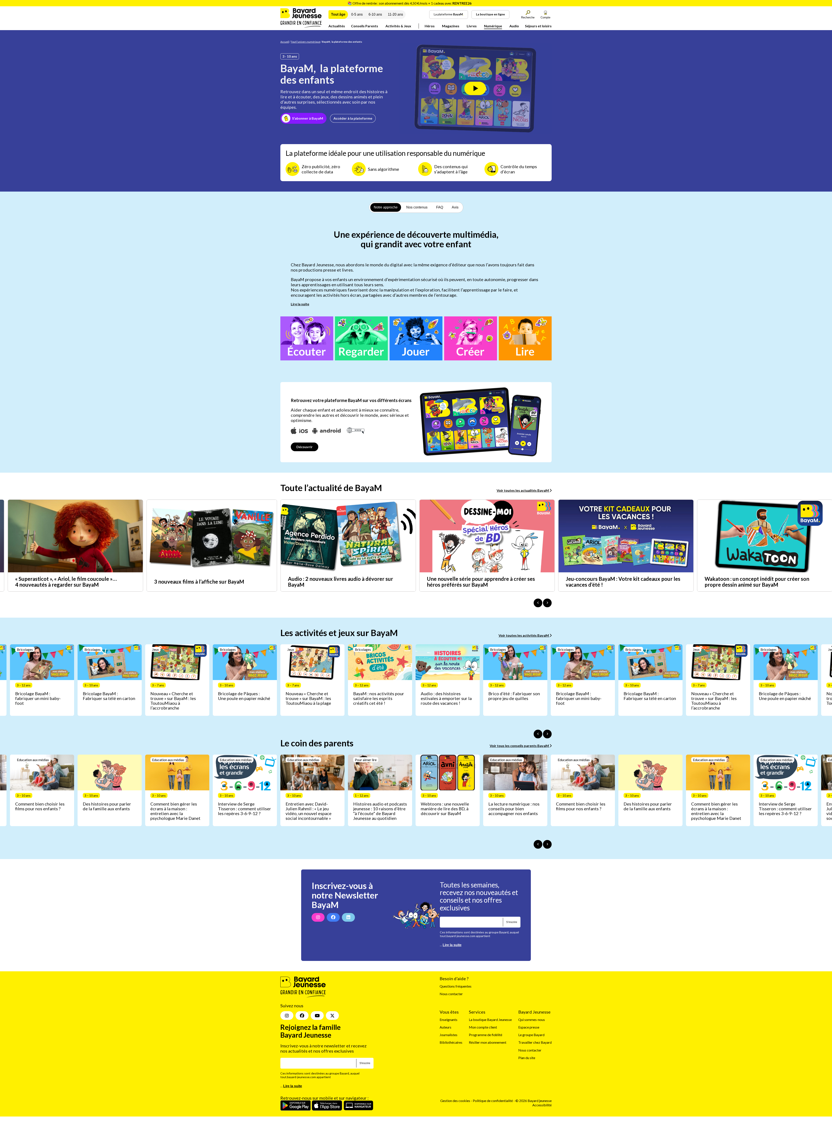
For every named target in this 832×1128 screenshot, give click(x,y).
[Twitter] (332, 1015)
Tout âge (338, 14)
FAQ (439, 207)
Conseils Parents (364, 26)
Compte (545, 17)
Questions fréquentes (455, 986)
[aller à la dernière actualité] (538, 603)
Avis (455, 207)
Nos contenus (416, 207)
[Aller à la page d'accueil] (301, 26)
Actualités (336, 26)
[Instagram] (318, 917)
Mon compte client (483, 1027)
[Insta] (286, 1015)
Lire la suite (300, 304)
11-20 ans (395, 14)
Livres (472, 26)
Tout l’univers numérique (305, 41)
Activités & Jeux (398, 26)
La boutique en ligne (490, 14)
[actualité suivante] (547, 603)
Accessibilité (542, 1105)
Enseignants (448, 1019)
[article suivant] (547, 734)
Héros (430, 26)
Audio (514, 26)
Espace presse (528, 1027)
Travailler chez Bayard (535, 1042)
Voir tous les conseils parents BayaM (519, 746)
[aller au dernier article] (538, 734)
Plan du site (526, 1058)
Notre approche (386, 207)
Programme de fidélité (485, 1035)
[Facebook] (333, 917)
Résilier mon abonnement (487, 1042)
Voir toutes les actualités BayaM (523, 490)
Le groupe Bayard (531, 1035)
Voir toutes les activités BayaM (524, 635)
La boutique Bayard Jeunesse (490, 1019)
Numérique (493, 26)
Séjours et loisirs (538, 26)
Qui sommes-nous (531, 1019)
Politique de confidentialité (493, 1101)
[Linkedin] (348, 917)
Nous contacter (451, 994)
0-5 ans (357, 14)
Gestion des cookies (455, 1101)
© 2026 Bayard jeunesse (533, 1101)
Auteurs (445, 1027)
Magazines (450, 26)
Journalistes (448, 1035)
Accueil (284, 41)
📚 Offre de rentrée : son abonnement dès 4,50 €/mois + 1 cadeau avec (409, 3)
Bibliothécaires (451, 1042)
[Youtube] (317, 1015)
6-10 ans (375, 14)
